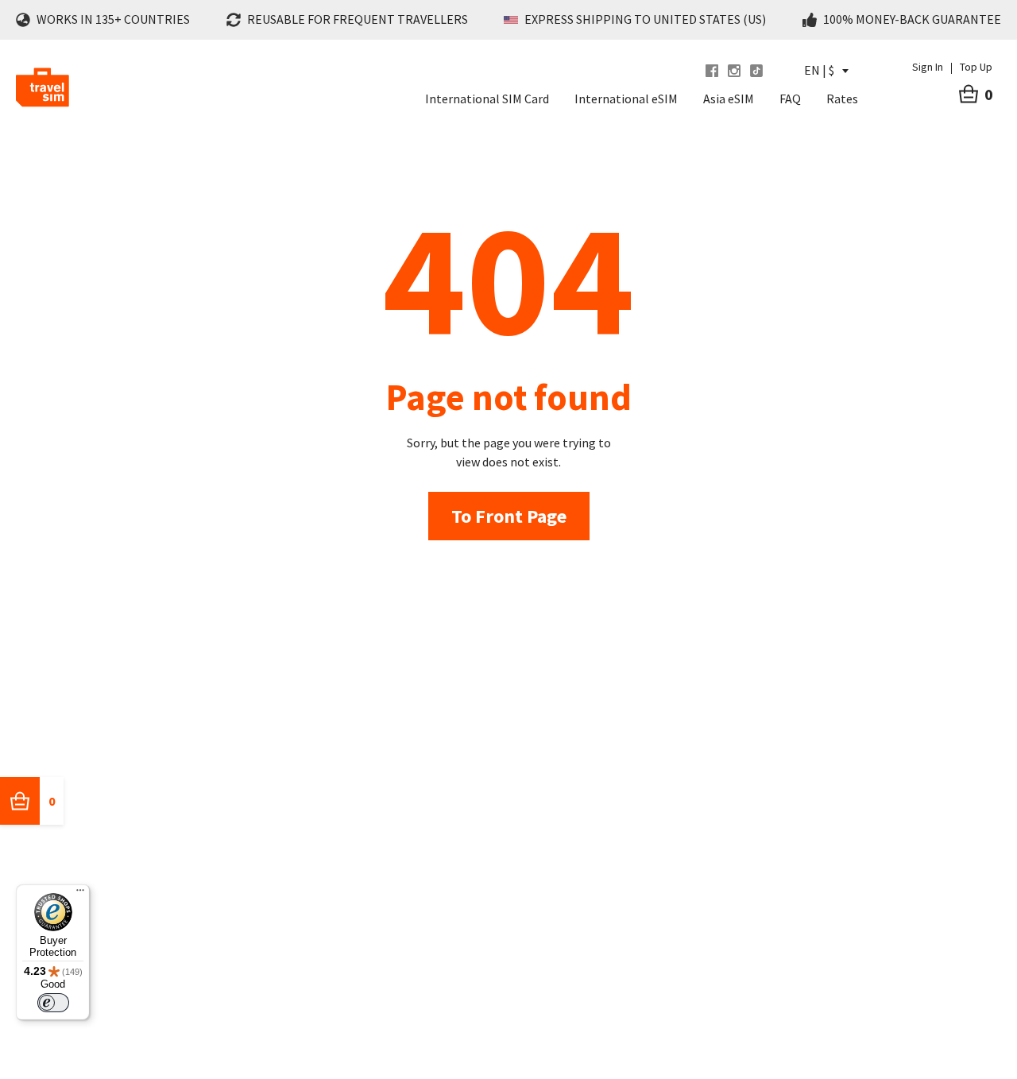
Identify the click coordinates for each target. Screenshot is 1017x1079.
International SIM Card (487, 98)
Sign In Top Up (952, 67)
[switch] (53, 1002)
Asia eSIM (728, 98)
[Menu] (80, 893)
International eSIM (626, 98)
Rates (842, 98)
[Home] (42, 87)
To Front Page (509, 516)
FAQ (790, 98)
